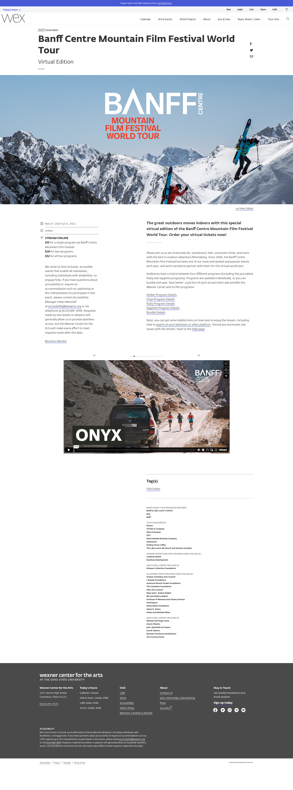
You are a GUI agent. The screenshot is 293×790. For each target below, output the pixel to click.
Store (263, 10)
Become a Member (56, 341)
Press (163, 703)
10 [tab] (156, 356)
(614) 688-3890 (53, 742)
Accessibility (127, 703)
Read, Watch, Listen (249, 19)
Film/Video (153, 489)
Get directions (165, 3)
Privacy (57, 762)
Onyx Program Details (160, 299)
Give (228, 10)
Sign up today (223, 703)
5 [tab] (142, 356)
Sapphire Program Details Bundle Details (162, 310)
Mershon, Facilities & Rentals (136, 713)
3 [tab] (136, 356)
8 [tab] (150, 356)
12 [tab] (161, 356)
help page (198, 329)
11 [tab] (158, 356)
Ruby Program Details (160, 303)
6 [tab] (145, 356)
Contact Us (166, 693)
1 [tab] (131, 356)
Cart (251, 10)
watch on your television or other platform (183, 324)
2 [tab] (134, 356)
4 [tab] (139, 356)
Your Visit (273, 19)
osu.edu (165, 708)
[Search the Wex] (288, 19)
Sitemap (67, 762)
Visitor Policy (127, 708)
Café (274, 10)
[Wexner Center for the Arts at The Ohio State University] (71, 679)
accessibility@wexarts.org (64, 306)
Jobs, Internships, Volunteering (177, 698)
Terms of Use (79, 762)
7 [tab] (147, 356)
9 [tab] (153, 356)
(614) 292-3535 (49, 703)
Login (240, 10)
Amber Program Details (161, 295)
